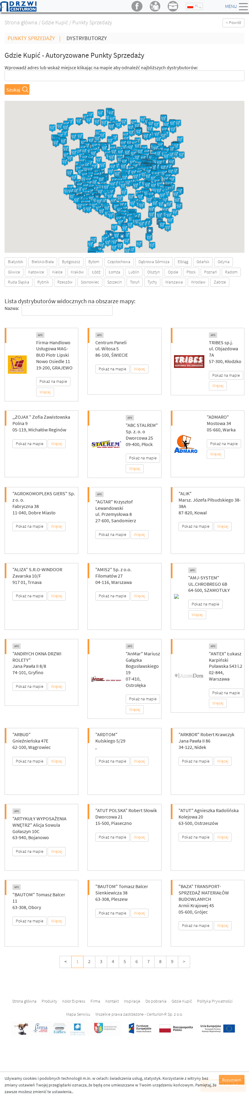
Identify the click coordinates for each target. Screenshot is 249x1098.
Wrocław (198, 282)
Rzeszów (65, 282)
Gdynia (224, 261)
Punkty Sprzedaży (34, 38)
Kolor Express (73, 1001)
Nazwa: (12, 308)
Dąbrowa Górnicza (153, 261)
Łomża (114, 272)
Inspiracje (132, 1001)
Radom (231, 272)
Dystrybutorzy (87, 38)
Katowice (36, 272)
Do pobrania (155, 1001)
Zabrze (220, 282)
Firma (95, 1001)
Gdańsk (203, 261)
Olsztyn (153, 272)
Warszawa (174, 282)
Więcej (45, 392)
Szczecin (114, 282)
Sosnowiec (90, 282)
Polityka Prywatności (215, 1001)
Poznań (210, 272)
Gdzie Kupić (55, 22)
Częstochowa (118, 261)
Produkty (49, 1001)
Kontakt (112, 1001)
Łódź (96, 272)
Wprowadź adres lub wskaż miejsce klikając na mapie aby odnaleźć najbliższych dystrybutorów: (101, 67)
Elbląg (183, 261)
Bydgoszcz (71, 261)
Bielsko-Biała (43, 261)
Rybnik (43, 282)
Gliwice (14, 272)
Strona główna (21, 22)
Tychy (152, 282)
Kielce (57, 272)
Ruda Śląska (18, 282)
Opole (173, 272)
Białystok (15, 261)
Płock (191, 272)
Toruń (134, 282)
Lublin (133, 272)
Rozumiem (231, 1080)
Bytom (93, 261)
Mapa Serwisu (78, 1014)
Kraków (77, 272)
